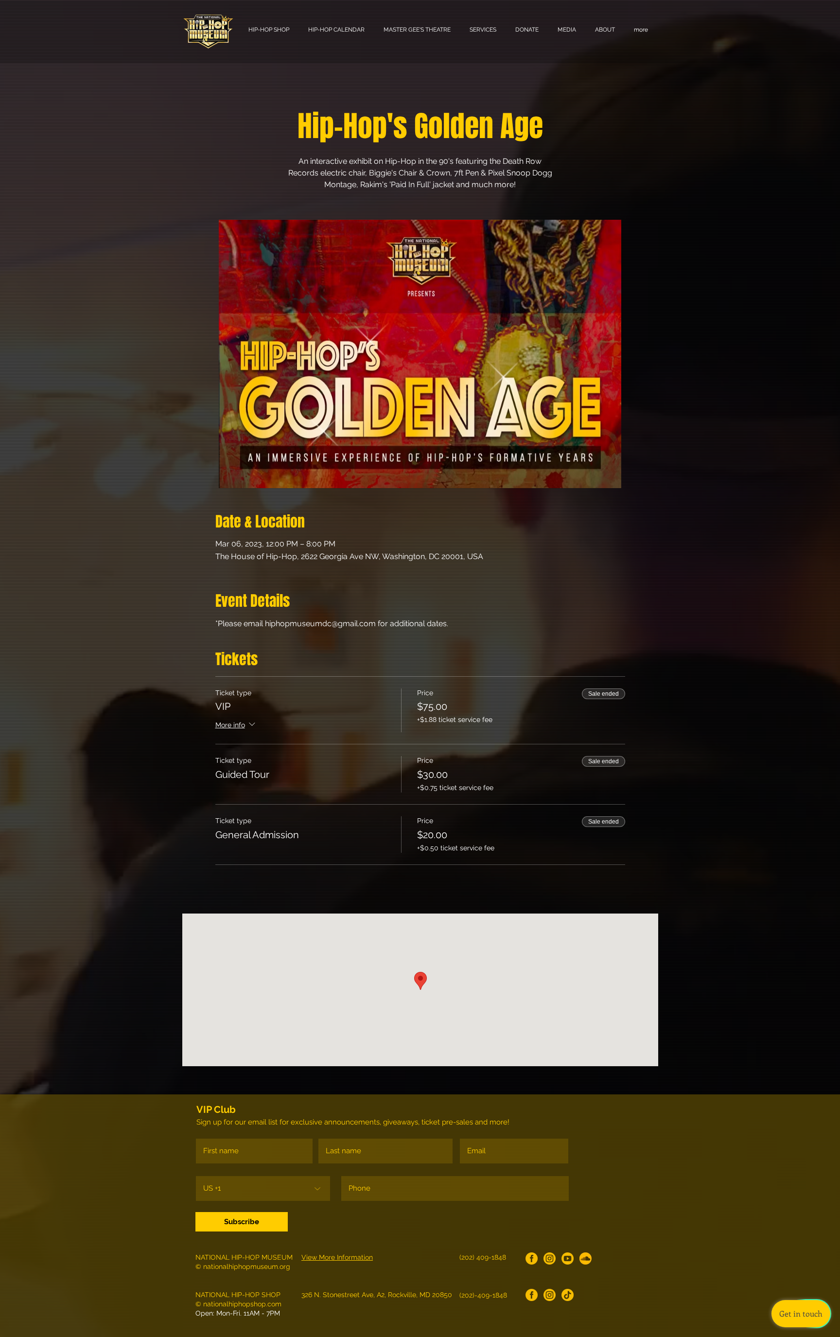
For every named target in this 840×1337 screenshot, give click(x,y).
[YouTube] (567, 1258)
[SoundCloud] (585, 1258)
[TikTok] (567, 1295)
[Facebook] (531, 1258)
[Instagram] (549, 1258)
